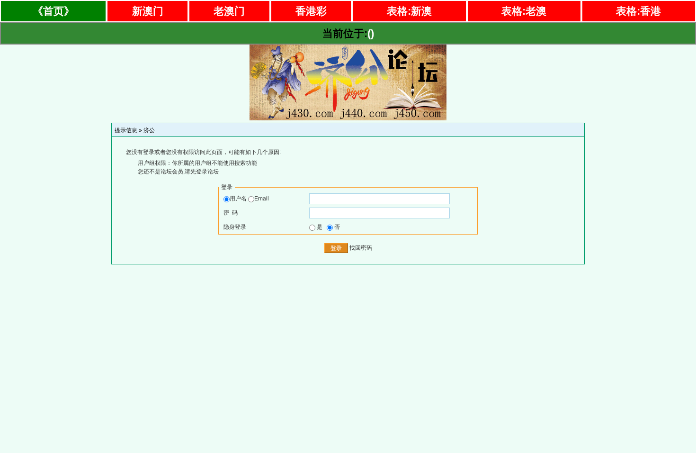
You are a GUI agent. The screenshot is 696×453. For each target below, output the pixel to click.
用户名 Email (249, 198)
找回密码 (360, 248)
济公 (149, 130)
